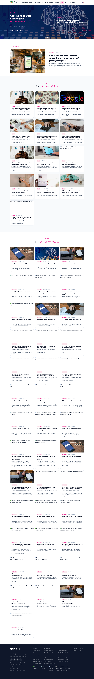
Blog (62, 2)
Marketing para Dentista (49, 663)
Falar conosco (72, 2)
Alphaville (75, 654)
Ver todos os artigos (15, 30)
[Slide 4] (48, 37)
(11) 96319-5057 (14, 666)
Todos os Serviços (37, 663)
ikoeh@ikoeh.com (14, 668)
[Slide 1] (45, 37)
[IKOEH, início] (14, 2)
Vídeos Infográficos (37, 661)
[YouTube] (14, 659)
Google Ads (35, 652)
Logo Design (36, 659)
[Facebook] (11, 659)
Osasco (74, 650)
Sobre (66, 2)
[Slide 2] (46, 37)
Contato (81, 657)
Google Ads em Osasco (63, 650)
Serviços (57, 2)
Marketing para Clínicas (49, 652)
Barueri (74, 652)
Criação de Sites (24, 2)
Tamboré (75, 657)
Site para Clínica (47, 661)
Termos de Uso (52, 677)
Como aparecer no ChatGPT (64, 661)
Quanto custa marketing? (63, 659)
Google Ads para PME (63, 652)
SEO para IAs (40, 2)
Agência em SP (47, 657)
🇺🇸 (83, 2)
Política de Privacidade (62, 677)
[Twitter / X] (17, 659)
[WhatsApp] (20, 659)
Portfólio (82, 654)
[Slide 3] (47, 37)
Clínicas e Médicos (49, 2)
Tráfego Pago (32, 2)
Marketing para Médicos (49, 654)
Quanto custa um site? (63, 654)
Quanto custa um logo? (63, 657)
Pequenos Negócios (48, 659)
